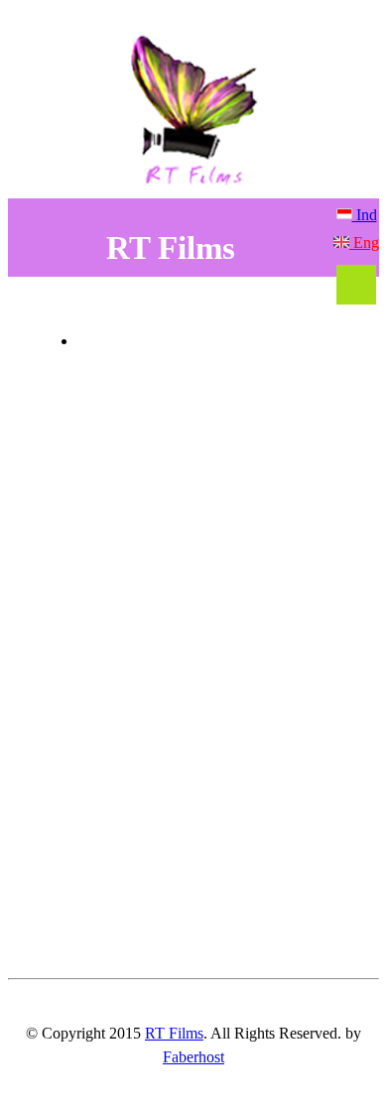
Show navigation (356, 285)
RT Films (174, 1033)
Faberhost (193, 1056)
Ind (364, 214)
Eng (364, 242)
